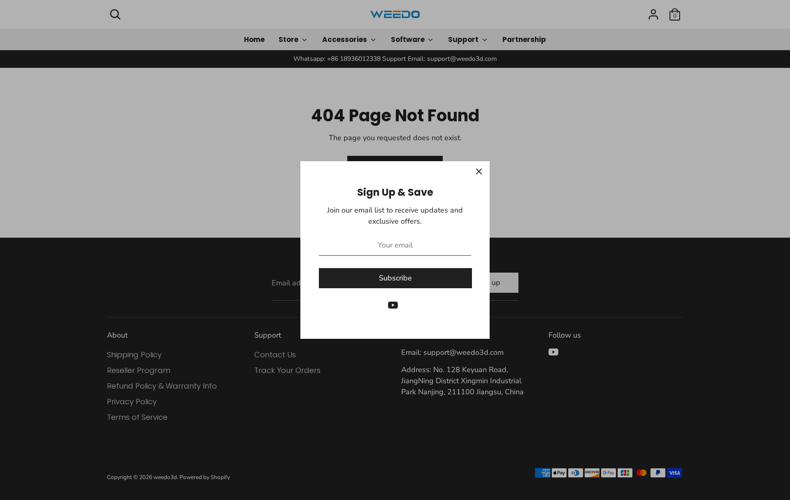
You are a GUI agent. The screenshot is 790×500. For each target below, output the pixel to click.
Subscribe (395, 278)
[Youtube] (393, 305)
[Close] (479, 172)
